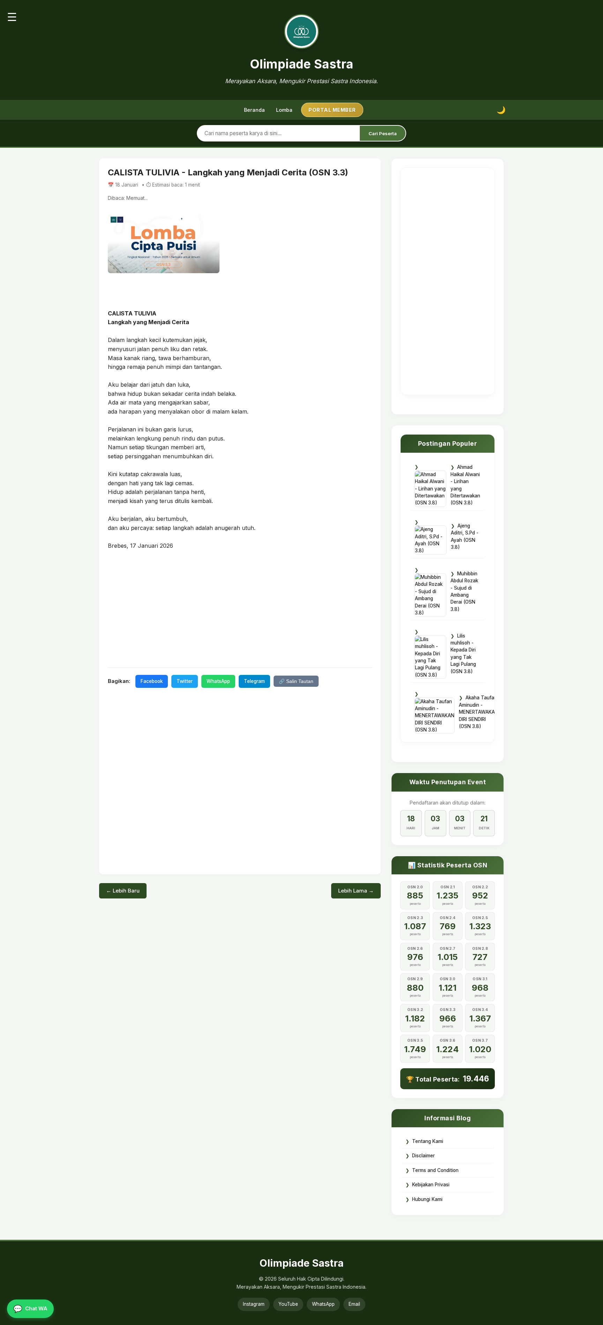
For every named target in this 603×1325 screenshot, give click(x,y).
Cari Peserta (382, 133)
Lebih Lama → (356, 890)
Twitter (185, 681)
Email (354, 1304)
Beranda (254, 110)
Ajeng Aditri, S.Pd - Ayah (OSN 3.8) (464, 536)
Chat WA (30, 1308)
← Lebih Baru (123, 890)
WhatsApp (218, 681)
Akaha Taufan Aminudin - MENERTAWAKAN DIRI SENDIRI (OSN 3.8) (478, 712)
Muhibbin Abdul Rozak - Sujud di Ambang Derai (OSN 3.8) (464, 591)
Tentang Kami (427, 1141)
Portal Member (332, 110)
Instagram (254, 1304)
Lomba (284, 110)
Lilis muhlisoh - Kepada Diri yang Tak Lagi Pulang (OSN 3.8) (463, 653)
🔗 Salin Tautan (296, 681)
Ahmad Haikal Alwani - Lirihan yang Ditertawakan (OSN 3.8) (465, 484)
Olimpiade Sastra (301, 64)
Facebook (152, 681)
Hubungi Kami (427, 1199)
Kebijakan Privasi (430, 1184)
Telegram (254, 681)
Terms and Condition (435, 1170)
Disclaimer (423, 1155)
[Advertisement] (240, 608)
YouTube (288, 1304)
